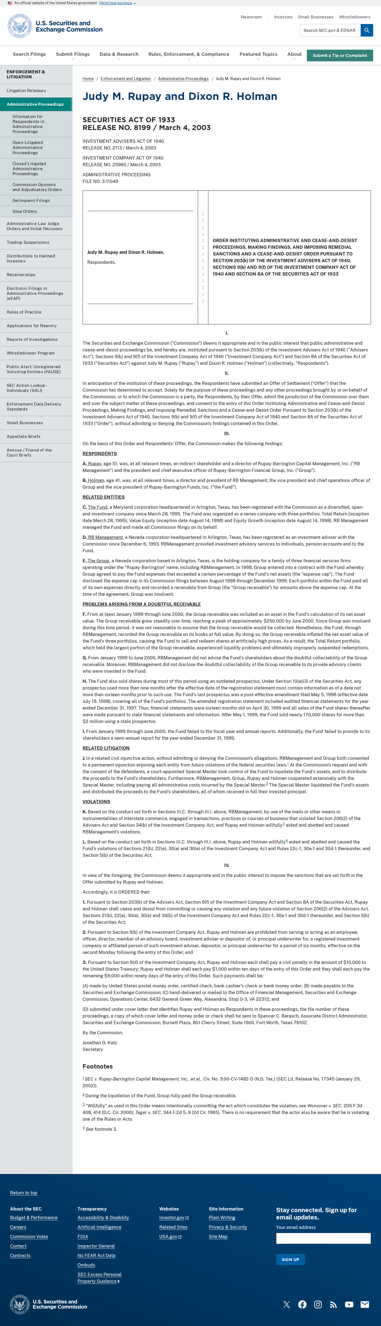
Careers (18, 1227)
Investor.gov (171, 1217)
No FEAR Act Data (96, 1255)
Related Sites (173, 1227)
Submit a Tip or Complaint (340, 55)
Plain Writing (222, 1217)
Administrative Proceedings (183, 78)
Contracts (20, 1255)
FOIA (83, 1236)
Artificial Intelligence (99, 1227)
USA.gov (168, 1236)
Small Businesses (316, 17)
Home (88, 78)
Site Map (218, 1236)
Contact (18, 1246)
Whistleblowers (354, 17)
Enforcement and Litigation (126, 78)
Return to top (23, 1192)
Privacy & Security (228, 1227)
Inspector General (96, 1246)
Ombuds (86, 1265)
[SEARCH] (367, 30)
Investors (283, 17)
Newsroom (251, 17)
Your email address (296, 1227)
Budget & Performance (33, 1217)
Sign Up (290, 1259)
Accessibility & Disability (103, 1217)
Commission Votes (29, 1236)
